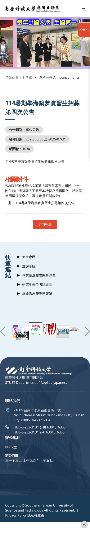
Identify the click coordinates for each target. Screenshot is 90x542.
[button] (2, 331)
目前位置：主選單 (18, 77)
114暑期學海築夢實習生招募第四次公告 (45, 203)
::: (6, 98)
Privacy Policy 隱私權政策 (24, 515)
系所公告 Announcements (59, 77)
